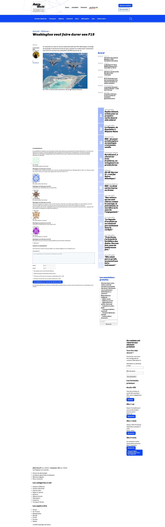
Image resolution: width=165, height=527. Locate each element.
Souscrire (131, 416)
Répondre (36, 174)
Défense (61, 19)
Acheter (130, 399)
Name (34, 265)
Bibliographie (37, 513)
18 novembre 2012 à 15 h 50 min (40, 166)
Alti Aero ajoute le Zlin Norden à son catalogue (111, 73)
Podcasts (84, 7)
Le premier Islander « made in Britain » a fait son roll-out (111, 88)
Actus (67, 7)
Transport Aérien (38, 502)
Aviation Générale (41, 19)
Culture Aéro (101, 19)
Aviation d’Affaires (39, 486)
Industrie (69, 19)
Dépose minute (37, 496)
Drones (35, 519)
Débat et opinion (38, 492)
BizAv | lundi (106, 299)
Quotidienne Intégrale (106, 296)
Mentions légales (38, 477)
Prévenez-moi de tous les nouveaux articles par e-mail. (47, 278)
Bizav (77, 19)
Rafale (35, 521)
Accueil (36, 31)
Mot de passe (130, 371)
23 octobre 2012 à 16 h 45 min (40, 183)
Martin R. (37, 50)
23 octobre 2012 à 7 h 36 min (40, 220)
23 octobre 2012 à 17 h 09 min (40, 236)
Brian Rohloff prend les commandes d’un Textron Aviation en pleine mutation (111, 81)
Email (34, 268)
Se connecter (124, 9)
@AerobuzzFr (37, 468)
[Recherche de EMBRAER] (130, 18)
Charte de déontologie (40, 473)
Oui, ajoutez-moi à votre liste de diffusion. (44, 271)
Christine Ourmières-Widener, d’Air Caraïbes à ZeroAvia (111, 59)
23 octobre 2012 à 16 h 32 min (40, 200)
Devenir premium (125, 5)
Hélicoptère (85, 19)
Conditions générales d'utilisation (44, 475)
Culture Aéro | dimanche (106, 317)
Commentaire (36, 251)
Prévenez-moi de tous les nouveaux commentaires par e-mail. (49, 276)
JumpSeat (75, 7)
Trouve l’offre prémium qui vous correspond (134, 452)
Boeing (35, 515)
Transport (52, 19)
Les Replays (36, 470)
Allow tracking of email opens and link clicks (45, 273)
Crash (35, 517)
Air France (36, 511)
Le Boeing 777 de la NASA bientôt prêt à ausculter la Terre (110, 66)
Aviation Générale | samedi (108, 313)
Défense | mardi (107, 301)
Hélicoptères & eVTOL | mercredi (106, 303)
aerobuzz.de (93, 7)
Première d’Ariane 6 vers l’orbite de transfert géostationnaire (110, 96)
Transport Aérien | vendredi (108, 310)
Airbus (35, 510)
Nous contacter (38, 479)
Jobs (93, 19)
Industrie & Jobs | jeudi (107, 306)
